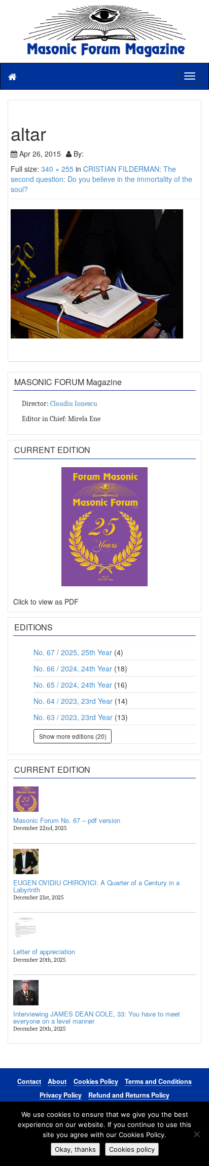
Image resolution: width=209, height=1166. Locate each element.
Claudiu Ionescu (73, 403)
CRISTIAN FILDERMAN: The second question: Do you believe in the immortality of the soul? (101, 179)
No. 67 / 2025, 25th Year (72, 652)
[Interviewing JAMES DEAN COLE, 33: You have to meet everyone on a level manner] (104, 992)
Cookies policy (132, 1149)
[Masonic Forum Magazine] (104, 10)
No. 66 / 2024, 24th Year (72, 668)
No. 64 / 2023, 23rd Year (73, 701)
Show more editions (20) (73, 736)
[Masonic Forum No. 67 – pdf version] (104, 799)
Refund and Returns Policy (128, 1095)
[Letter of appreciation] (104, 930)
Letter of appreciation (44, 951)
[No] (196, 1134)
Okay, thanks (75, 1149)
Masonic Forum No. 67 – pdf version (66, 820)
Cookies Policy (96, 1081)
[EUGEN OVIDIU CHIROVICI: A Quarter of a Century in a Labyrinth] (104, 861)
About (57, 1081)
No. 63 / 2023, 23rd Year (73, 717)
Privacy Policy (61, 1095)
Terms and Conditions (158, 1081)
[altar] (104, 273)
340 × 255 (57, 169)
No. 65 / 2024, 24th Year (72, 685)
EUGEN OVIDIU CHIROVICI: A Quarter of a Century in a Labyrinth (96, 886)
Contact (29, 1081)
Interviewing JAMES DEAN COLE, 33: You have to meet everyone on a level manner (96, 1017)
